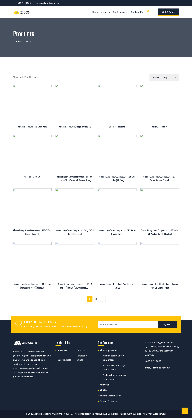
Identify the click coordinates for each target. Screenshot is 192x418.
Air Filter (104, 390)
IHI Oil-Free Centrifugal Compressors (114, 367)
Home (95, 12)
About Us (105, 12)
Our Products (120, 12)
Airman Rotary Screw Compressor (113, 357)
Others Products (108, 401)
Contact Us (137, 12)
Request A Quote (82, 357)
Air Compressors (108, 350)
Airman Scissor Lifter (110, 395)
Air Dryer (104, 384)
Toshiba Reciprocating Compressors (114, 377)
